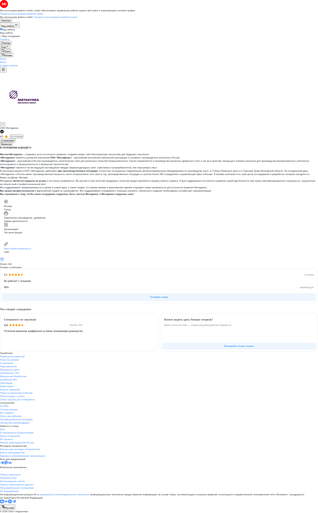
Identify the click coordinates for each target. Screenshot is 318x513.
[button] (3, 58)
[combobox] (7, 507)
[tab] (8, 140)
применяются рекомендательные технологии (64, 494)
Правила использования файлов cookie (55, 17)
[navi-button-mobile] (3, 70)
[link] (6, 51)
